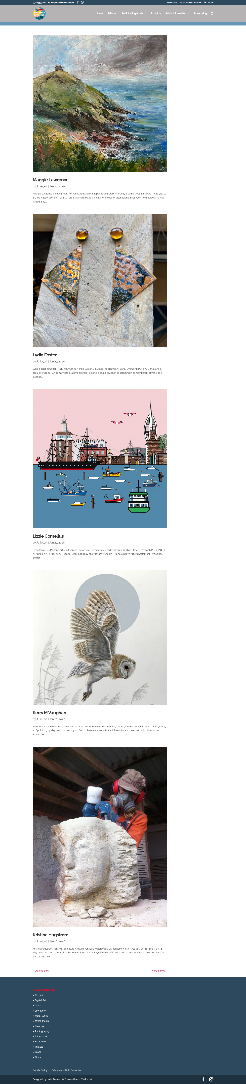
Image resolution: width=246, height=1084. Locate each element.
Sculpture (40, 1041)
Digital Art (40, 1000)
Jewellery (40, 1010)
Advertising (200, 13)
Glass (38, 1005)
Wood (38, 1052)
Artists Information (175, 13)
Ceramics (40, 995)
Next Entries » (159, 970)
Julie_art (41, 186)
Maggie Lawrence (50, 179)
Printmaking (41, 1036)
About (154, 13)
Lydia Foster (45, 354)
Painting (39, 1026)
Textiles (39, 1046)
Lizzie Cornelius (48, 536)
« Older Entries (41, 970)
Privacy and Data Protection (190, 3)
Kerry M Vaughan (49, 712)
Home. (99, 13)
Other (38, 1057)
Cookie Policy (171, 3)
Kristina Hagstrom (50, 934)
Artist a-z (112, 13)
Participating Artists (132, 13)
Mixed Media (42, 1021)
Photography (42, 1031)
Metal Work (41, 1015)
